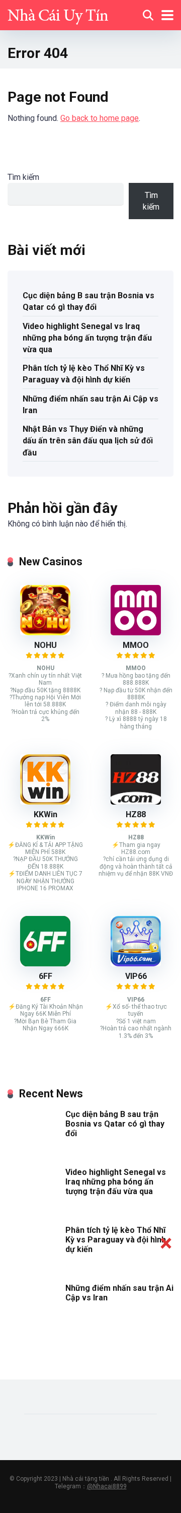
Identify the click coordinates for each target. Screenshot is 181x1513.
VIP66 (136, 976)
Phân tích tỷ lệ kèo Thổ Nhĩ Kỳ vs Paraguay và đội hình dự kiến (84, 373)
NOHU (45, 645)
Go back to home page (99, 118)
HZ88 (136, 814)
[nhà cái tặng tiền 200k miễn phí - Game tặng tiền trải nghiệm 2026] (58, 14)
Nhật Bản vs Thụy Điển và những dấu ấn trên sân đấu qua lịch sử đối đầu (88, 440)
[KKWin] (45, 802)
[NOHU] (45, 632)
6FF (45, 976)
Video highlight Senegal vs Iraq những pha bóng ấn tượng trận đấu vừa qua (87, 337)
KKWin (45, 814)
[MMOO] (136, 632)
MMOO (136, 645)
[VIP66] (136, 963)
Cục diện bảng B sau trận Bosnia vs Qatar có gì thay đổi (88, 301)
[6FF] (45, 963)
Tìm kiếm (23, 177)
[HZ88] (136, 802)
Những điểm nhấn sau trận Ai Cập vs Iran (90, 404)
